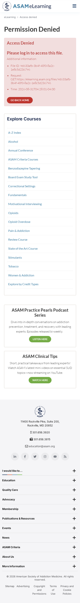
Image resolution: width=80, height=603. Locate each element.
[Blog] (65, 456)
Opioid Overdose (19, 221)
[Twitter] (35, 456)
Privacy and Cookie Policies (67, 590)
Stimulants (15, 257)
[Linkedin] (15, 456)
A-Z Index (14, 132)
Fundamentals (17, 195)
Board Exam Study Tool (23, 177)
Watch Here (40, 380)
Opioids (13, 213)
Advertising (23, 586)
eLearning (10, 17)
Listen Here (40, 339)
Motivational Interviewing (25, 204)
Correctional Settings (21, 186)
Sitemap (9, 586)
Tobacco (13, 266)
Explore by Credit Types (23, 284)
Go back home (20, 100)
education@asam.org (42, 446)
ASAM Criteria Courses (23, 159)
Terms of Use (53, 590)
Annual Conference (20, 150)
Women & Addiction (21, 275)
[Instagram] (45, 456)
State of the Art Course (23, 248)
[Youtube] (55, 456)
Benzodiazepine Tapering (24, 168)
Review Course (17, 239)
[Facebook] (25, 456)
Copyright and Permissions (39, 590)
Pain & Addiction (19, 230)
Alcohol (13, 141)
